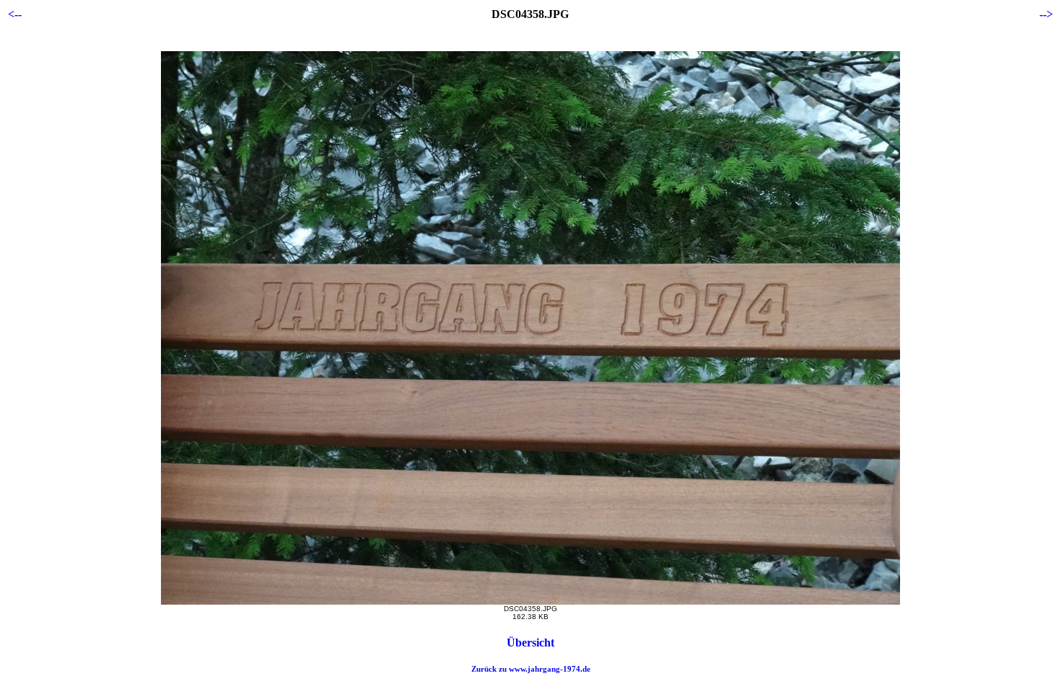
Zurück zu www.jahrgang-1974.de (530, 668)
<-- (15, 14)
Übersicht (530, 642)
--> (1046, 14)
